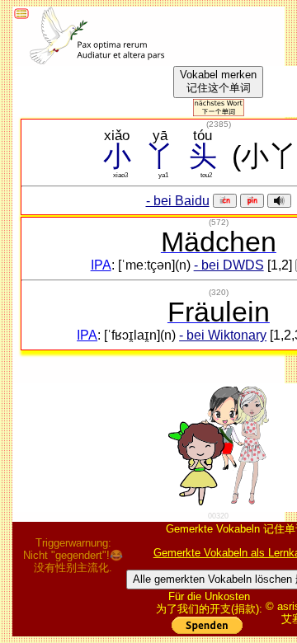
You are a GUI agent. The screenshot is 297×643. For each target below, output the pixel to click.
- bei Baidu (178, 201)
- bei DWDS (229, 265)
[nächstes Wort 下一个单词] (218, 112)
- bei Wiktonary (222, 335)
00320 (218, 516)
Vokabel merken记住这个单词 (218, 81)
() (218, 124)
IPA (101, 265)
